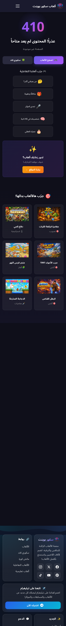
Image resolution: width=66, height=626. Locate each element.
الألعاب (25, 546)
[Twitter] (48, 567)
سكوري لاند (23, 552)
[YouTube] (48, 575)
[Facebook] (57, 567)
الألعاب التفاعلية (21, 564)
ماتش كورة (24, 558)
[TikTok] (40, 575)
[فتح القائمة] (17, 6)
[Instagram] (40, 567)
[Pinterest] (57, 575)
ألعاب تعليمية (22, 571)
